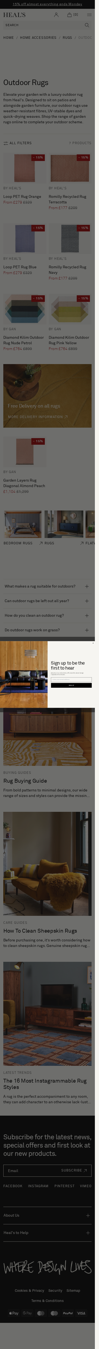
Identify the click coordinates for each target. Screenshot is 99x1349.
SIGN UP (71, 685)
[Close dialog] (93, 643)
